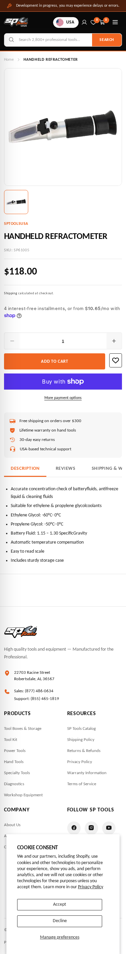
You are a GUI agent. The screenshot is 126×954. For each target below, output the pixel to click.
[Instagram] (91, 828)
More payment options (63, 398)
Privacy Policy (90, 887)
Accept (59, 904)
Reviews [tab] (66, 468)
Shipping (10, 293)
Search (106, 40)
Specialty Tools (17, 773)
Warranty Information (87, 773)
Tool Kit (10, 740)
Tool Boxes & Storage (22, 728)
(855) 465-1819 (45, 699)
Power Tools (15, 751)
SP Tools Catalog (81, 728)
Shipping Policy (80, 740)
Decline (60, 920)
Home (9, 60)
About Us (12, 825)
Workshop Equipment (23, 795)
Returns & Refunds (83, 751)
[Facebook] (74, 828)
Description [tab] (25, 468)
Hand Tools (14, 762)
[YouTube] (109, 828)
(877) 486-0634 (39, 691)
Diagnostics (14, 784)
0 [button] (106, 20)
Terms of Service (81, 784)
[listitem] (16, 202)
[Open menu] (115, 22)
